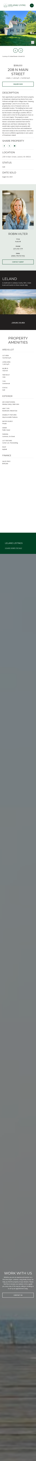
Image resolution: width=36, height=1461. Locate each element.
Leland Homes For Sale (13, 548)
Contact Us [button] (18, 1295)
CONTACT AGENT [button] (18, 262)
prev (15, 50)
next (20, 50)
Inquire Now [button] (18, 84)
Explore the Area (18, 322)
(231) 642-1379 (18, 249)
